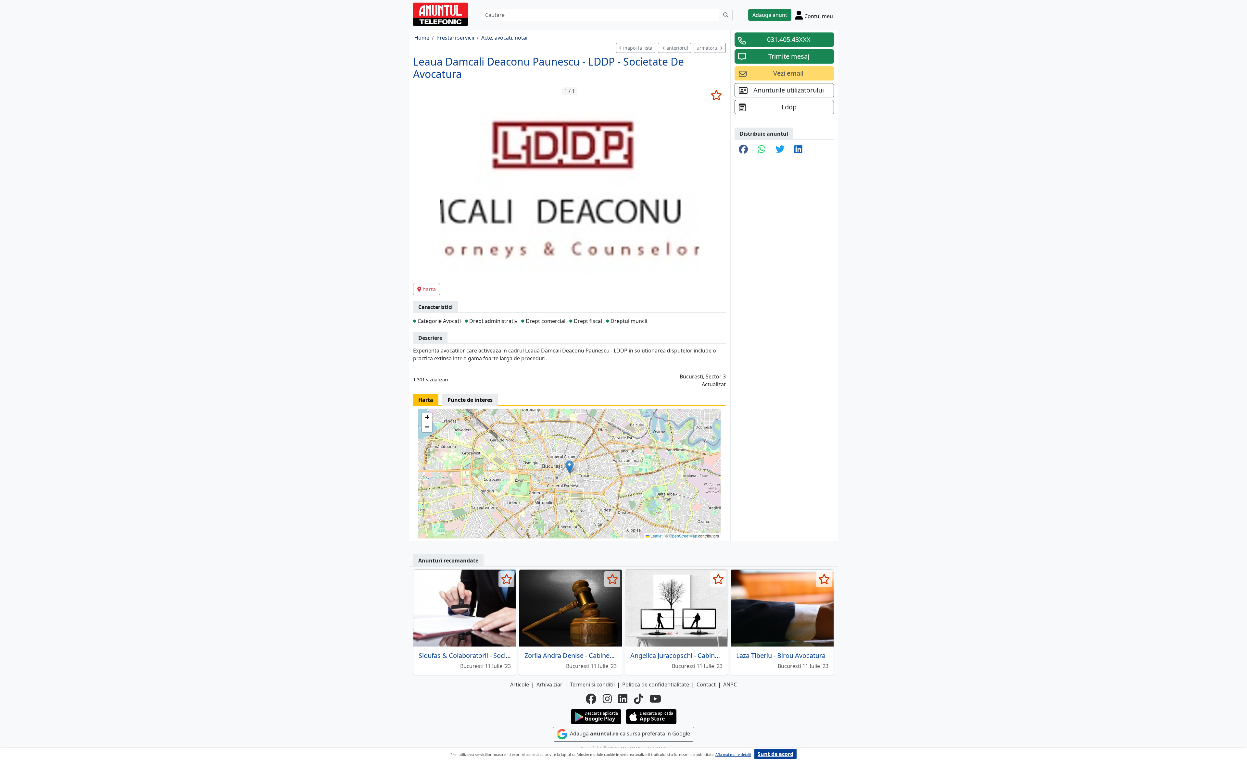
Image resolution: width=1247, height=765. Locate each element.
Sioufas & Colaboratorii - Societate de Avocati (486, 655)
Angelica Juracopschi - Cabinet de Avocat (691, 655)
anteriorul (676, 48)
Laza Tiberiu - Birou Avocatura (780, 655)
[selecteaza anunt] (716, 95)
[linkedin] (622, 699)
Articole (519, 684)
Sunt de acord (775, 754)
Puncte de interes (470, 399)
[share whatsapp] (761, 149)
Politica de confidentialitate (655, 684)
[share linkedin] (798, 149)
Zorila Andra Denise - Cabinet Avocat (579, 655)
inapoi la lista (637, 48)
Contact (706, 684)
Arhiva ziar (549, 684)
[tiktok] (638, 699)
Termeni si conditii (592, 684)
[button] (569, 467)
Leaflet (655, 535)
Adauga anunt (769, 15)
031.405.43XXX (789, 39)
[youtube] (655, 699)
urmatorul (708, 48)
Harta (425, 399)
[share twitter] (780, 149)
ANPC (730, 684)
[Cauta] (726, 15)
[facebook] (591, 699)
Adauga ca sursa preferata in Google (629, 733)
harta (429, 289)
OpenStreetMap (683, 535)
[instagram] (607, 699)
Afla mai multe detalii (733, 754)
